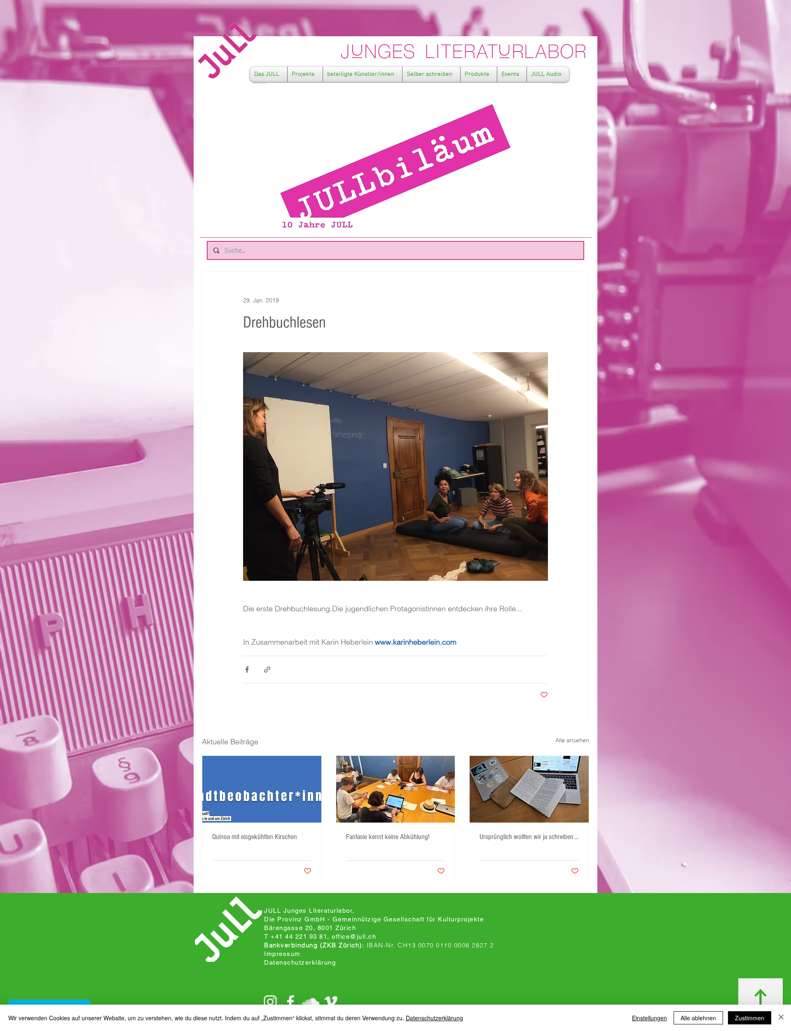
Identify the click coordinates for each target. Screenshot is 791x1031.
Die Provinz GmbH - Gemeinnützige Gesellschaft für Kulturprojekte (374, 919)
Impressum (282, 953)
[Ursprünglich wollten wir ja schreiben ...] (529, 789)
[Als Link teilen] (267, 669)
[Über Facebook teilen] (247, 669)
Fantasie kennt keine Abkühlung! (387, 836)
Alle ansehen (572, 740)
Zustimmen (749, 1018)
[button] (268, 74)
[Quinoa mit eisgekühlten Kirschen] (261, 789)
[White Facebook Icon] (290, 1001)
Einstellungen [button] (649, 1018)
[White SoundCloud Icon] (310, 1001)
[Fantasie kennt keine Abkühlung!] (395, 789)
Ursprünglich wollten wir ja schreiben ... (529, 836)
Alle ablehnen (698, 1018)
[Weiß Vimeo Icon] (330, 1001)
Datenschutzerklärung (434, 1018)
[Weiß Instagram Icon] (270, 1001)
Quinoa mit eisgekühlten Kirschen (254, 836)
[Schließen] (781, 1017)
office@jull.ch (354, 936)
